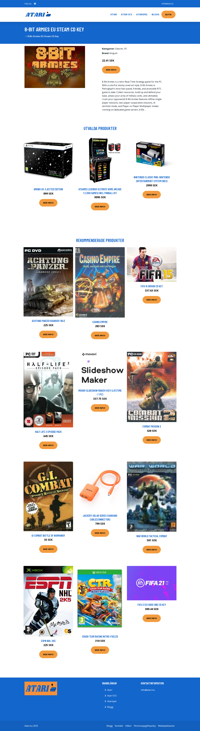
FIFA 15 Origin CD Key (152, 286)
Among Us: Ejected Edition (48, 189)
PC (125, 48)
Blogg (155, 14)
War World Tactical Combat (151, 536)
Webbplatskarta (166, 725)
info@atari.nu (167, 3)
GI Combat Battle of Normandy (48, 535)
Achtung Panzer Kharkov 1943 (48, 320)
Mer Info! (111, 69)
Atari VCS (126, 14)
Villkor (128, 725)
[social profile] (35, 3)
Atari (113, 14)
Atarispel (142, 14)
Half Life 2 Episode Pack (48, 431)
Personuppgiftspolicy (145, 725)
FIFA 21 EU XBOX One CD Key (152, 604)
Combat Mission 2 (151, 426)
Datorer (119, 48)
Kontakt (119, 725)
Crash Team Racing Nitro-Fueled (100, 636)
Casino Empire (100, 322)
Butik (168, 14)
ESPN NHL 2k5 (48, 640)
